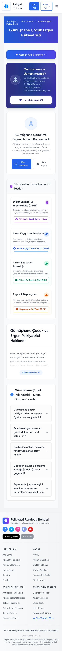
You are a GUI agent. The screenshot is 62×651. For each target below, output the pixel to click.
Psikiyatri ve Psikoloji (13, 608)
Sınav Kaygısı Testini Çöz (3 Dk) (32, 248)
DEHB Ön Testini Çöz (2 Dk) (32, 219)
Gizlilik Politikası (40, 565)
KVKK (36, 554)
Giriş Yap (34, 6)
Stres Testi (38, 603)
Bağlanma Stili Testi (42, 613)
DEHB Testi (38, 608)
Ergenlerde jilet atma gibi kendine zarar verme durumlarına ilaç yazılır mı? (29, 488)
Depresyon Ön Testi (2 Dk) (32, 309)
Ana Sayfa (11, 21)
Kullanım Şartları (41, 560)
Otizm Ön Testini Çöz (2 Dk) (32, 280)
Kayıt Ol (45, 6)
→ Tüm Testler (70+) (43, 618)
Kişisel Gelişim (10, 613)
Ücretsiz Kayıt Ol (33, 100)
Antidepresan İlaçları (13, 592)
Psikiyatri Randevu (12, 560)
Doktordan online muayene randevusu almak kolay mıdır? (29, 451)
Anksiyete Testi (40, 598)
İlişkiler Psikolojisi (11, 603)
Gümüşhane (27, 21)
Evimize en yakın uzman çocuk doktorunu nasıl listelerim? (27, 432)
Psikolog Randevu (11, 565)
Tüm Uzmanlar (23, 164)
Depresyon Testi (41, 592)
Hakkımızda (8, 570)
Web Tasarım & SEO (31, 636)
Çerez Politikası (40, 570)
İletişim (6, 575)
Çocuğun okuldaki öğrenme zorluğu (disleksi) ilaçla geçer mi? (29, 469)
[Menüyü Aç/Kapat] (57, 6)
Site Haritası (39, 580)
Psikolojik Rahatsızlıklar (14, 598)
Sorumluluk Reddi (41, 575)
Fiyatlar (6, 580)
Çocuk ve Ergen (10, 618)
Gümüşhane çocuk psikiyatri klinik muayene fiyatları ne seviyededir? (28, 413)
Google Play (12, 536)
